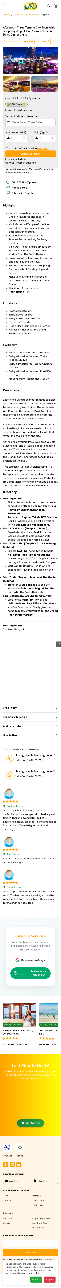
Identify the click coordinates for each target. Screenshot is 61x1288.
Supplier (7, 1223)
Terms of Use (37, 1205)
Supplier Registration (41, 1218)
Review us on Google (33, 960)
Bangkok (31, 14)
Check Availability (30, 153)
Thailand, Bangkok (13, 41)
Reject (50, 1279)
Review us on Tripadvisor (38, 973)
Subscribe (30, 1252)
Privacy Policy (38, 1200)
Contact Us (36, 1196)
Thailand (18, 14)
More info (42, 148)
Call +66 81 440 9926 (28, 760)
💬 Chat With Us (30, 1123)
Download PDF (41, 41)
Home (7, 14)
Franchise (7, 1218)
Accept (36, 1279)
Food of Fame (38, 1227)
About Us (7, 1200)
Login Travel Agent (40, 1223)
